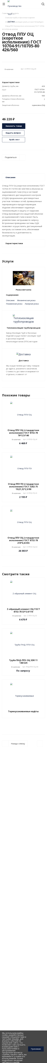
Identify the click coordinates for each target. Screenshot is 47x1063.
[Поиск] (43, 4)
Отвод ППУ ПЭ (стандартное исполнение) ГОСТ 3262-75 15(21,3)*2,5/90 (23, 487)
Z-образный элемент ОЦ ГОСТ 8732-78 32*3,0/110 (23, 610)
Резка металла (23, 289)
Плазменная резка (14, 304)
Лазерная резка (32, 304)
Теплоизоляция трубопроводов (23, 327)
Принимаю (36, 1049)
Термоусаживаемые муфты (23, 711)
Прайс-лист (14, 139)
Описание (10, 300)
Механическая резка (26, 300)
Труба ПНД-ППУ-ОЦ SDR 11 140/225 (23, 661)
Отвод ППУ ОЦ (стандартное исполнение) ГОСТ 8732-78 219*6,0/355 (23, 540)
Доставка (24, 360)
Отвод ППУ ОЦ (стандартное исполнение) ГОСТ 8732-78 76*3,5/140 (23, 433)
